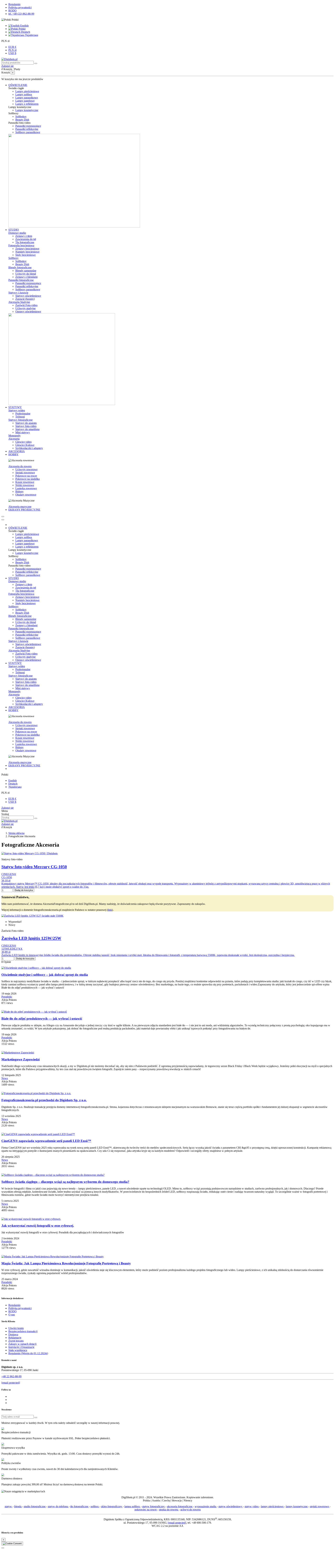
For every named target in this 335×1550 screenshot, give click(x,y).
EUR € (12, 46)
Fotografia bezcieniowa (21, 245)
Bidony (19, 491)
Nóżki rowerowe (24, 485)
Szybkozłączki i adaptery (29, 448)
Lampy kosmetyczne (26, 110)
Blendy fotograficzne (20, 267)
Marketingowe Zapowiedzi (20, 1059)
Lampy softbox (23, 94)
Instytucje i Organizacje (21, 1347)
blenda (18, 1506)
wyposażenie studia (206, 1506)
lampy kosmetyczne (297, 1506)
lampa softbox (132, 1506)
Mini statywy (22, 432)
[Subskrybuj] (35, 1417)
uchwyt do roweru (190, 1509)
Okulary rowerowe (25, 494)
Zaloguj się (7, 807)
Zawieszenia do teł (25, 239)
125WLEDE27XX (12, 948)
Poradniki (6, 996)
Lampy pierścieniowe (27, 91)
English (24, 25)
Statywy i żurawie (18, 292)
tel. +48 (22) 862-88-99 (21, 13)
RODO (12, 10)
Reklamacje (14, 1337)
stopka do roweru (169, 1509)
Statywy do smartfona (27, 429)
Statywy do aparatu (26, 422)
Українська (31, 35)
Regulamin (14, 4)
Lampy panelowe (25, 100)
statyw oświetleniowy (230, 1506)
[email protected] (177, 1522)
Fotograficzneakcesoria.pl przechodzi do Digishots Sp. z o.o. (44, 1100)
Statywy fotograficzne (20, 419)
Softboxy (13, 258)
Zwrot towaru (16, 1340)
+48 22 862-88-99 (11, 1376)
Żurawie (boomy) (25, 298)
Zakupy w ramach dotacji (22, 1343)
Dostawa (13, 1334)
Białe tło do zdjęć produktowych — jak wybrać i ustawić (41, 1018)
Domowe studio (17, 232)
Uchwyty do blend (25, 273)
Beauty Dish (22, 119)
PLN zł (12, 50)
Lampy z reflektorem (26, 103)
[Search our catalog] (35, 818)
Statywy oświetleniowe (28, 295)
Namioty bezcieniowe (27, 251)
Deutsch (25, 31)
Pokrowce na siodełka (27, 478)
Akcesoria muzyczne (19, 506)
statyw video (252, 1506)
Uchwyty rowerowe (26, 469)
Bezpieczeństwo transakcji (23, 1331)
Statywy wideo (16, 410)
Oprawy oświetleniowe (28, 311)
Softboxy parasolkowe (27, 132)
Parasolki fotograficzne (21, 280)
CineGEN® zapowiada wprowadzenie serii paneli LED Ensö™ (46, 1141)
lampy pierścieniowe (272, 1506)
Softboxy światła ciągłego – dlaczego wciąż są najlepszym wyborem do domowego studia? (65, 1182)
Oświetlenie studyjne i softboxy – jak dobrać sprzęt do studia (44, 974)
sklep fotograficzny (112, 1506)
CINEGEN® (8, 874)
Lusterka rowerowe (26, 488)
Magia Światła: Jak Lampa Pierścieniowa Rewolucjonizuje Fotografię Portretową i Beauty (66, 1263)
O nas (11, 1314)
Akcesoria (14, 438)
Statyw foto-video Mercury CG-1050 (34, 866)
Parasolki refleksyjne (26, 129)
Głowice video (23, 441)
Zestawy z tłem (23, 236)
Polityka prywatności (20, 7)
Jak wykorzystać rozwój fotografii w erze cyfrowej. (37, 1225)
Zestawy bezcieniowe (27, 248)
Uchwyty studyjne (25, 308)
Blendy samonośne (25, 270)
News (4, 1078)
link (110, 909)
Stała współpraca (17, 1350)
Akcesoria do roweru (20, 466)
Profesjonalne (22, 413)
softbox (95, 1506)
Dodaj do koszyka (24, 890)
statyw (9, 1506)
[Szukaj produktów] (35, 63)
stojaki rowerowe (320, 1506)
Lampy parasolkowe (26, 97)
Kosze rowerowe (24, 482)
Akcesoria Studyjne (19, 302)
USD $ (12, 53)
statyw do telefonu (58, 1506)
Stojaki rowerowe (25, 472)
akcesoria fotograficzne (180, 1506)
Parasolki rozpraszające (28, 125)
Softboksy (21, 116)
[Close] (2, 519)
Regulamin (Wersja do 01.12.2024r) (28, 1353)
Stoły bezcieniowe (25, 254)
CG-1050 (6, 877)
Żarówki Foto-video (26, 305)
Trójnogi (20, 416)
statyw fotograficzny (153, 1506)
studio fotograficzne (35, 1506)
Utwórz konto (16, 1328)
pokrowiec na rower (146, 1509)
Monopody (14, 435)
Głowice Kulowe (24, 445)
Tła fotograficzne (24, 242)
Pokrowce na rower (26, 475)
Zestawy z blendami (26, 276)
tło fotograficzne (79, 1506)
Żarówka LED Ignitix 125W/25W (31, 938)
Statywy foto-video (25, 426)
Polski (21, 28)
